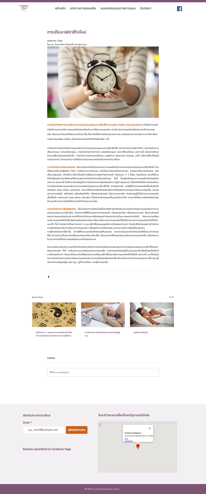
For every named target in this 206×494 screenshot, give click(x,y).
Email (26, 423)
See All (171, 297)
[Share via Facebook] (48, 276)
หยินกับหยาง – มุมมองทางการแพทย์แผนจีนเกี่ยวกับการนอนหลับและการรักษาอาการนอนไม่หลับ (54, 334)
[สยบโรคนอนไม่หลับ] (152, 314)
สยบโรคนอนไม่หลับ (141, 332)
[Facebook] (179, 8)
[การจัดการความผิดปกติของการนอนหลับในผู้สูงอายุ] (103, 314)
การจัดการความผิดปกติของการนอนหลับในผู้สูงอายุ (102, 334)
